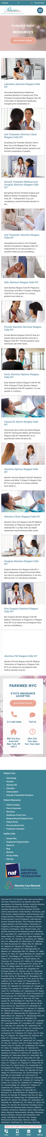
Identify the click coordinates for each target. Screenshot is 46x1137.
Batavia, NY (9, 1097)
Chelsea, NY (35, 1085)
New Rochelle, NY (18, 1001)
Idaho (29, 1110)
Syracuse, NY (18, 961)
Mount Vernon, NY (8, 1006)
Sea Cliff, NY (29, 966)
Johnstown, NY (15, 1038)
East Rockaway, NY (18, 1073)
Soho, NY (4, 966)
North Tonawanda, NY (35, 993)
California (37, 1107)
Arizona (30, 1107)
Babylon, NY (6, 1100)
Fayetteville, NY (35, 1065)
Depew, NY (29, 1078)
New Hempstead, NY (22, 1003)
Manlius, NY (19, 1018)
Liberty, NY (5, 1028)
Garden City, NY (37, 1060)
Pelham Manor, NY (33, 983)
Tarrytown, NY (6, 961)
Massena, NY (21, 1016)
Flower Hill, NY (37, 1063)
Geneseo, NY (25, 1060)
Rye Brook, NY (10, 974)
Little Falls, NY (21, 1026)
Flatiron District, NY (21, 1065)
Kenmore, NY (37, 1035)
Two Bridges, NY (15, 956)
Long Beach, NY (28, 1023)
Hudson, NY (19, 1045)
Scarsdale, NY (21, 969)
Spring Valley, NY (11, 964)
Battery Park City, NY (29, 1095)
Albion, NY (40, 1102)
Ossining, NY (17, 988)
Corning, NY (38, 1080)
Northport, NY (20, 993)
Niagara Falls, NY (36, 996)
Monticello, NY (35, 1006)
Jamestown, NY (7, 1040)
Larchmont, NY (7, 1031)
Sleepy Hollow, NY (16, 966)
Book (29, 1135)
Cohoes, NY (15, 1083)
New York (21, 1117)
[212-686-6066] (14, 714)
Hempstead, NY (7, 1050)
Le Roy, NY (27, 1028)
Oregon (33, 1117)
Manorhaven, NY (7, 1018)
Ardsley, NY (26, 1100)
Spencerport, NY (25, 964)
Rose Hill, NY (29, 974)
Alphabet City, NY (20, 1102)
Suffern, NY (29, 961)
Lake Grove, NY (31, 1031)
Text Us (32, 721)
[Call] (6, 1131)
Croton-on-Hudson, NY (13, 1080)
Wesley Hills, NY (28, 944)
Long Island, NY (10, 934)
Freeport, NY (15, 1063)
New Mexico (12, 1117)
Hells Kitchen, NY (21, 1050)
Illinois (35, 1110)
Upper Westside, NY (27, 954)
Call (6, 1135)
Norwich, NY (9, 993)
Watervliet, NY (30, 946)
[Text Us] (32, 715)
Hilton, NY (8, 1048)
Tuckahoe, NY (28, 956)
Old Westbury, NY (17, 991)
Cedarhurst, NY (7, 1088)
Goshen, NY (5, 1058)
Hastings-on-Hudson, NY (10, 1053)
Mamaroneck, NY (8, 1021)
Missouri (4, 1115)
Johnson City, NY (29, 1038)
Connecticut (13, 1110)
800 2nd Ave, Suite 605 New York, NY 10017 (13, 742)
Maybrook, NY (34, 1013)
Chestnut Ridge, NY (12, 1085)
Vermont (26, 1120)
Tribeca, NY (5, 959)
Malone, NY (31, 1021)
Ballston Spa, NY (21, 1097)
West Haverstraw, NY (12, 944)
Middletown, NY (30, 1011)
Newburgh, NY (7, 998)
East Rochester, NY (34, 1073)
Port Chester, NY (19, 981)
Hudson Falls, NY (7, 1045)
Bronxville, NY (30, 1090)
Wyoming (36, 1122)
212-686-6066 (14, 722)
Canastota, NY (29, 1088)
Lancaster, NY (19, 1031)
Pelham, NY (5, 986)
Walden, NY (33, 951)
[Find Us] (40, 1131)
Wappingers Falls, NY (20, 951)
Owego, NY (39, 986)
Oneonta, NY (28, 988)
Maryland (10, 1112)
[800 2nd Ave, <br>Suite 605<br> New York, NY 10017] (14, 732)
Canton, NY (18, 1088)
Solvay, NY (37, 964)
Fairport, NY (19, 1068)
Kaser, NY (5, 1038)
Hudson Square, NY (34, 1043)
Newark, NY (18, 998)
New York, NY (29, 998)
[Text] (17, 1131)
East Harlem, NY (18, 1075)
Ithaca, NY (18, 1040)
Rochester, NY (23, 976)
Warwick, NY (6, 951)
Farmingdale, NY (7, 1068)
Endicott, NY (30, 1068)
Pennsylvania (6, 1120)
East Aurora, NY (32, 1075)
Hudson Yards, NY (19, 1043)
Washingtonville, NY (32, 949)
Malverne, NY (20, 1021)
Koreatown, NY (21, 1033)
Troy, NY (37, 956)
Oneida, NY (37, 988)
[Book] (28, 1131)
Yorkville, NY (9, 939)
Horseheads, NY (31, 1045)
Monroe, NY (32, 1008)
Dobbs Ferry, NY (17, 1078)
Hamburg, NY (6, 1055)
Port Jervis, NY (33, 979)
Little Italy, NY (9, 1026)
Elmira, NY (24, 1070)
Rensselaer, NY (35, 976)
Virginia (33, 1120)
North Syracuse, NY (9, 996)
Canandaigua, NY (8, 1090)
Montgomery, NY (7, 1008)
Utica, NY (14, 954)
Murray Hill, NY (36, 1003)
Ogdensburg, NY (31, 991)
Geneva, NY (14, 1060)
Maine (3, 1112)
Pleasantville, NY (33, 981)
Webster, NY (9, 946)
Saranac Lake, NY (26, 971)
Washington (5, 1122)
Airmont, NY (15, 1105)
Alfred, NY (31, 1102)
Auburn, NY (16, 1100)
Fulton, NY (5, 1063)
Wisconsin (27, 1122)
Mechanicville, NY (21, 1013)
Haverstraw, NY (35, 1050)
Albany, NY (5, 1105)
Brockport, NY (6, 1092)
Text (17, 1135)
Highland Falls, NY (20, 1048)
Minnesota (39, 1112)
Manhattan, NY (31, 1018)
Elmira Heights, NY (11, 1070)
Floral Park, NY (7, 1065)
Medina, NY (8, 1013)
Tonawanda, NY (17, 959)
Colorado (4, 1110)
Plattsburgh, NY (7, 983)
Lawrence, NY (37, 1028)
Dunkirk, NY (5, 1078)
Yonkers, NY (20, 939)
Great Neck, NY (36, 1055)
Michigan (30, 1112)
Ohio (28, 1117)
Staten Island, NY (8, 936)
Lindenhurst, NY (34, 1026)
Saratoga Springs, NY (9, 971)
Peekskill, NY (16, 986)
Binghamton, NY (35, 1092)
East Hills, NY (6, 1075)
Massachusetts (20, 1112)
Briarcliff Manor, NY (20, 1092)
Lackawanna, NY (7, 1033)
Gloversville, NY (17, 1058)
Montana (11, 1115)
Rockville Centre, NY (9, 976)
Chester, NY (25, 1085)
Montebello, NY (21, 1008)
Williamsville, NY (15, 941)
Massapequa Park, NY (35, 1016)
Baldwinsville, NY (34, 1097)
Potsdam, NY (21, 979)
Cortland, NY (28, 1080)
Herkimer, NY (33, 1048)
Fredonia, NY (26, 1063)
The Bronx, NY (21, 936)
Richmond (25, 1105)
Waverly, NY (19, 946)
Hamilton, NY (37, 1053)
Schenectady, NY (8, 969)
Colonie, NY (5, 1083)
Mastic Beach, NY (8, 1016)
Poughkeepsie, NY (8, 979)
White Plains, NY (28, 941)
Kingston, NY (13, 1035)
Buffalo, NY (20, 1090)
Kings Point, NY (25, 1035)
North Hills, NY (23, 996)
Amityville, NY (6, 1102)
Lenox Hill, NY (16, 1028)
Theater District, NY (32, 959)
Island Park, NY (29, 1040)
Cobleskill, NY (26, 1083)
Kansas (41, 1110)
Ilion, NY (7, 1043)
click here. (5, 902)
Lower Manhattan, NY (12, 1023)
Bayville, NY (15, 1095)
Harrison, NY (26, 1053)
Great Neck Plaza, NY (21, 1055)
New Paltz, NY (31, 1001)
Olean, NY (5, 991)
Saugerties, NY (33, 969)
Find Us (40, 1135)
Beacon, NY (5, 1095)
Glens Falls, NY (30, 1058)
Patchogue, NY (28, 986)
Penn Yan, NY (19, 983)
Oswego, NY (6, 988)
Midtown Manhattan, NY (13, 1011)
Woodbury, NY (31, 939)
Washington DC (17, 1122)
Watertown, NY (7, 949)
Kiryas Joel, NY (33, 1033)
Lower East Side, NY (25, 934)
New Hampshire (29, 1115)
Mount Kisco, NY (22, 1006)
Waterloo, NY (19, 949)
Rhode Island (17, 1120)
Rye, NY (20, 974)
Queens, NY (39, 934)
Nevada (19, 1115)
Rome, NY (38, 974)
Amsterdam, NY (37, 1100)
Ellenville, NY (33, 1070)
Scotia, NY (39, 966)
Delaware (23, 1110)
